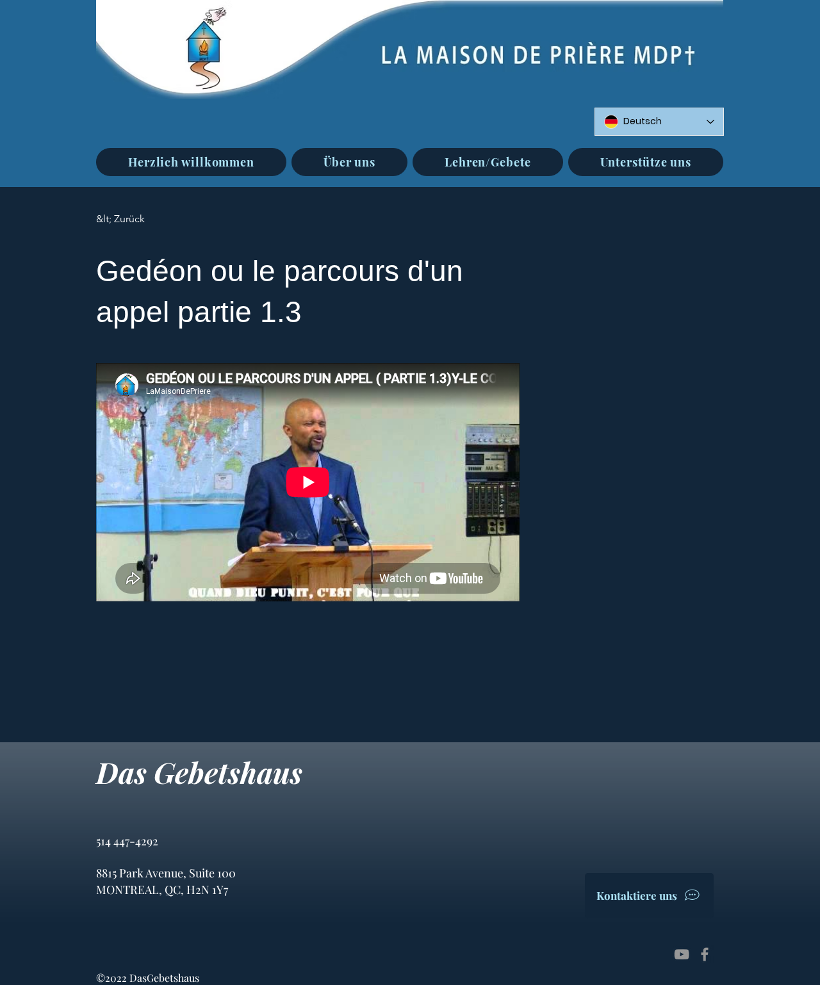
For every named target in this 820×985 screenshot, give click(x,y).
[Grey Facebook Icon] (705, 954)
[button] (349, 162)
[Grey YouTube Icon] (682, 954)
